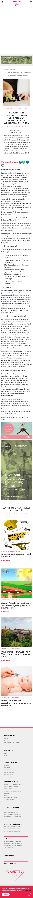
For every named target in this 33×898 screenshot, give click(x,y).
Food (6, 755)
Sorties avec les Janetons (12, 810)
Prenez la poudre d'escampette (13, 784)
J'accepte (6, 894)
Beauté (6, 740)
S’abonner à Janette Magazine (13, 843)
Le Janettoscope (9, 774)
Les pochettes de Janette (12, 829)
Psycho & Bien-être (11, 763)
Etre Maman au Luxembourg (12, 816)
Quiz (5, 795)
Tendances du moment (11, 786)
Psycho (6, 765)
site (15, 413)
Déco (5, 753)
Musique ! (7, 793)
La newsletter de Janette (12, 831)
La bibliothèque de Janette (12, 791)
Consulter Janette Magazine (13, 841)
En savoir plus (27, 890)
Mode (6, 738)
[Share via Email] (2, 165)
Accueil (6, 69)
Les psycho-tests (9, 772)
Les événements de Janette (12, 826)
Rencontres (8, 789)
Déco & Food (8, 750)
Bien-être (7, 767)
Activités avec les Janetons (12, 814)
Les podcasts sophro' (10, 770)
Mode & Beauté (9, 736)
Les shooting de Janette (11, 743)
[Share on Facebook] (20, 162)
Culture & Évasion (11, 782)
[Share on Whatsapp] (23, 162)
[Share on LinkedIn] (27, 162)
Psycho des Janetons (10, 812)
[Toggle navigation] (31, 2)
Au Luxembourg (15, 551)
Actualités (13, 69)
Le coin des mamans (21, 108)
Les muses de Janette (10, 797)
